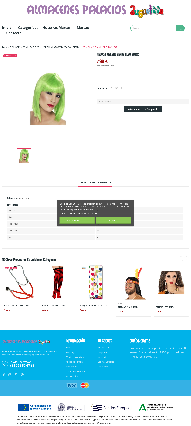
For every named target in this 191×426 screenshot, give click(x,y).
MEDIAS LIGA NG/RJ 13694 (54, 305)
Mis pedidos (103, 352)
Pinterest (121, 88)
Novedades (103, 357)
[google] (22, 375)
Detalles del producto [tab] (95, 182)
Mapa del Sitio (72, 376)
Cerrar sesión (104, 366)
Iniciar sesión (103, 347)
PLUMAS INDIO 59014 (128, 307)
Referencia (12, 198)
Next (186, 258)
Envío (68, 347)
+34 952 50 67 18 (22, 365)
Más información (68, 213)
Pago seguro (71, 366)
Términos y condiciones (76, 357)
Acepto (114, 220)
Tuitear (116, 88)
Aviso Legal (71, 352)
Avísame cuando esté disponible (143, 109)
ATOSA (121, 303)
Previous (181, 258)
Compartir (111, 88)
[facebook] (3, 375)
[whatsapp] (16, 375)
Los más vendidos (106, 361)
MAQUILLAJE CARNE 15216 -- (93, 305)
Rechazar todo (77, 220)
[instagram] (10, 375)
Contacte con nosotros (76, 371)
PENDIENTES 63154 (165, 307)
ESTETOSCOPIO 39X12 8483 (17, 305)
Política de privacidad (75, 361)
